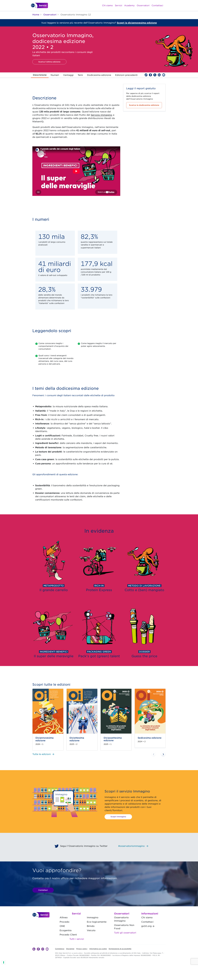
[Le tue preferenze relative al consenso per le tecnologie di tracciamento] (4, 962)
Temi (80, 75)
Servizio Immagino (101, 115)
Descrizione (40, 75)
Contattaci (157, 5)
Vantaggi (68, 75)
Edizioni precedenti (126, 75)
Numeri (55, 75)
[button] (163, 754)
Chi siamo (107, 5)
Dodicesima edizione (99, 75)
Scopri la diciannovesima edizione (137, 22)
